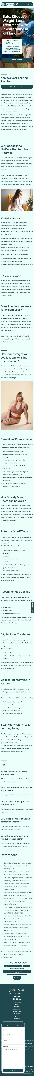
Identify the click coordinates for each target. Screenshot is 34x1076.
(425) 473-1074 (8, 746)
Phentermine (26, 966)
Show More (17, 977)
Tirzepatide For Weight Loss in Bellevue (17, 975)
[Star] (14, 996)
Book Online (26, 1071)
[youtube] (20, 999)
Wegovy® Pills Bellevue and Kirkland (13, 966)
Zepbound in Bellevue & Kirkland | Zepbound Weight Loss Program (17, 971)
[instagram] (17, 999)
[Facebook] (14, 999)
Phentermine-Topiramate (17, 968)
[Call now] (17, 4)
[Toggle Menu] (3, 4)
